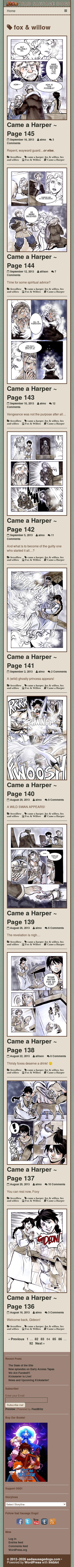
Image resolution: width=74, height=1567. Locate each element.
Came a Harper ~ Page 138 (32, 1045)
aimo (43, 139)
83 (42, 1339)
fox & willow (52, 157)
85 (54, 1339)
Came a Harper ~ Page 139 (32, 917)
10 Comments (56, 1184)
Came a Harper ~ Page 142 (32, 525)
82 (36, 1339)
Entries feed (15, 1542)
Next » (40, 1343)
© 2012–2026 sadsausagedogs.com (33, 1559)
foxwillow (15, 157)
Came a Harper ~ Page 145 (32, 129)
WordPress (32, 1562)
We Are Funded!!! (19, 1373)
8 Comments (56, 800)
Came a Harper (56, 159)
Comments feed (18, 1546)
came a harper (35, 157)
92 (31, 1343)
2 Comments (59, 671)
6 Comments (56, 928)
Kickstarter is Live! (19, 1376)
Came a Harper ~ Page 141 (32, 661)
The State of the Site (20, 1365)
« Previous (16, 1339)
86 (60, 1339)
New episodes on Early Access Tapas (31, 1369)
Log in (12, 1539)
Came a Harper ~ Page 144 (32, 261)
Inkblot (54, 1562)
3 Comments (56, 1312)
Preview (10, 1409)
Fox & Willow (33, 159)
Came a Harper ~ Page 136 (32, 1302)
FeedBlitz (37, 1409)
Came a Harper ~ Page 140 (32, 789)
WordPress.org (17, 1550)
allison (44, 271)
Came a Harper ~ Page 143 (32, 393)
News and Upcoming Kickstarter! (28, 1380)
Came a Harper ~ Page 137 (32, 1173)
